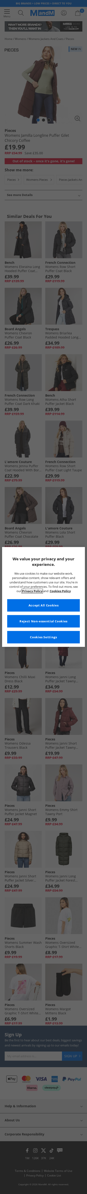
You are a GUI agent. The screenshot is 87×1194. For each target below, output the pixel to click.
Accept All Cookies (43, 605)
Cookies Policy (60, 591)
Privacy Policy (32, 591)
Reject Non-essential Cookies (43, 621)
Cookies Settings (43, 637)
